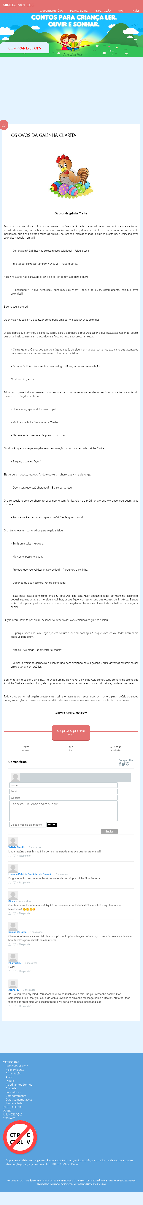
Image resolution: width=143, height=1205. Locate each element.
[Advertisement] (71, 87)
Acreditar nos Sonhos (19, 1084)
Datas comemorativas (19, 1099)
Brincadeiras (13, 1092)
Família (10, 1081)
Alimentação (13, 1073)
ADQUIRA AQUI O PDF (71, 732)
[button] (14, 855)
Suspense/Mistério (17, 1066)
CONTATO (9, 1118)
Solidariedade (14, 1103)
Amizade (11, 1088)
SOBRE (7, 1110)
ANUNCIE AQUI (12, 1114)
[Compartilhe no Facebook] (120, 764)
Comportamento (16, 1096)
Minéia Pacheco (18, 5)
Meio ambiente (15, 1069)
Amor (9, 1077)
